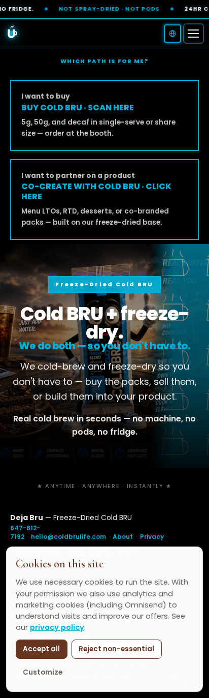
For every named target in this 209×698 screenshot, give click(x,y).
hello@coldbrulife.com (68, 536)
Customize (42, 672)
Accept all (41, 649)
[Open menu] (193, 33)
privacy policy (57, 627)
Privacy (152, 536)
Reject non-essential (116, 649)
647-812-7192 (25, 532)
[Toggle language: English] (172, 33)
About (123, 536)
